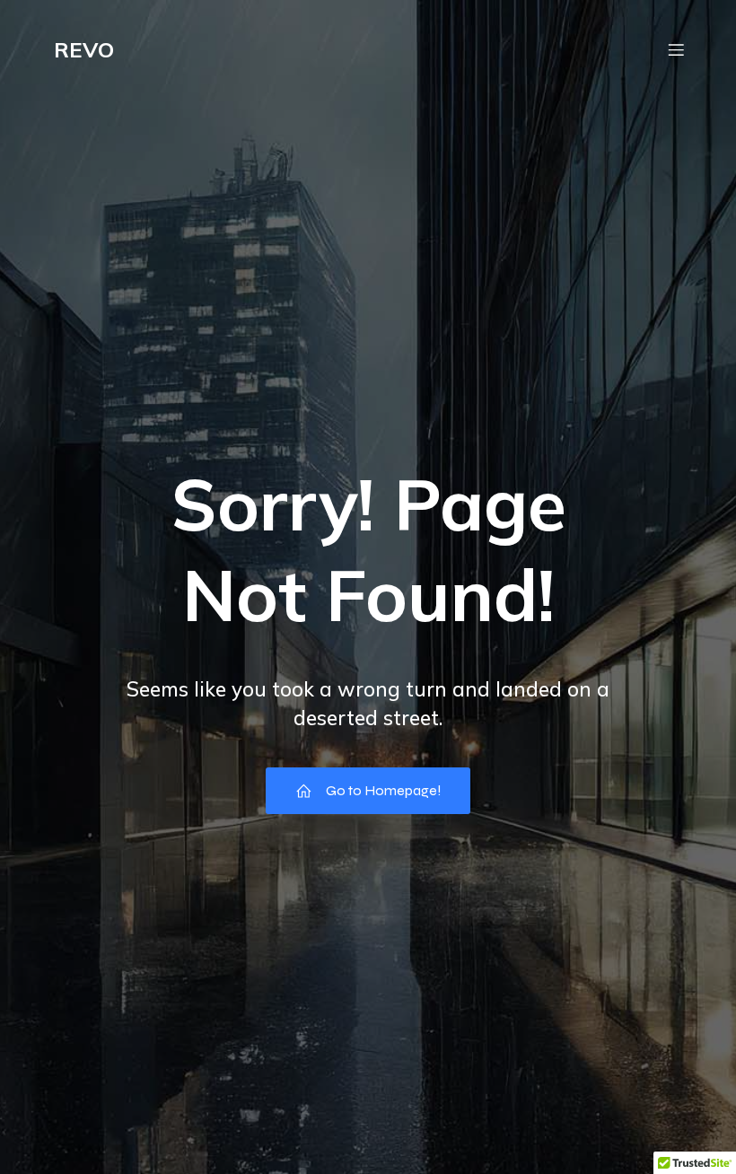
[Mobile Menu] (676, 49)
